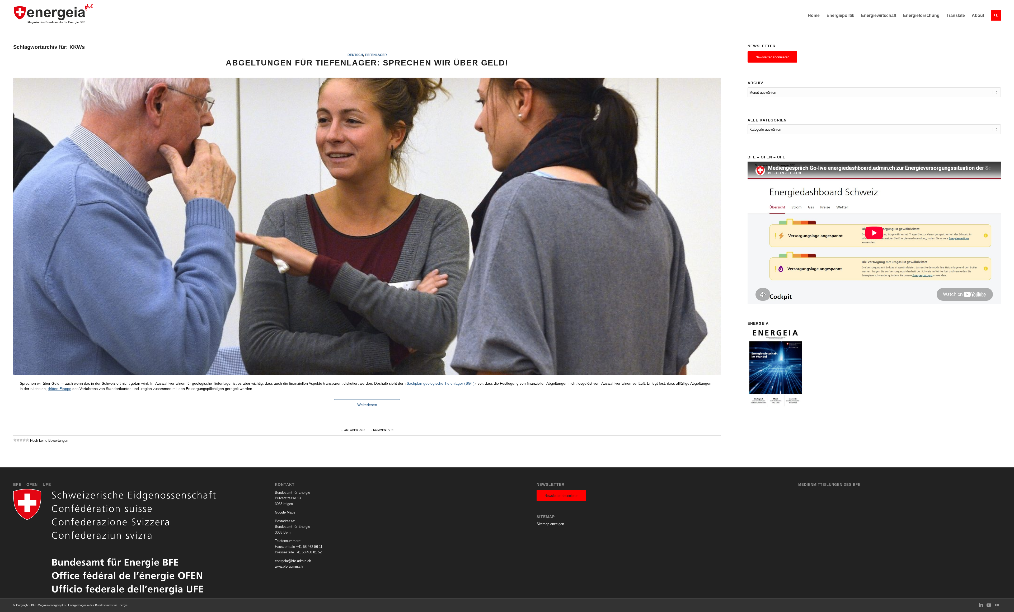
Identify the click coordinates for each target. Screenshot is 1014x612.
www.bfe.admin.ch (289, 566)
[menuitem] (813, 15)
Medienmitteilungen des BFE (829, 485)
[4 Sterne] (24, 440)
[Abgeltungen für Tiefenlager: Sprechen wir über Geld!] (367, 226)
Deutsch (355, 55)
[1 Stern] (14, 440)
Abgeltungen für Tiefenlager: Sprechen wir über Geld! (367, 62)
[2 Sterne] (18, 440)
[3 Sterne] (21, 440)
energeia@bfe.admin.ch (293, 561)
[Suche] (994, 15)
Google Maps (285, 512)
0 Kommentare (382, 429)
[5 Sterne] (27, 440)
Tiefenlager (376, 55)
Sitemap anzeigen (550, 524)
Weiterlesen (367, 405)
